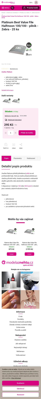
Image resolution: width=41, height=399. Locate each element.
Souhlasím (20, 383)
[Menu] (3, 7)
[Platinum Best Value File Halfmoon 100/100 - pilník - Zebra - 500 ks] (7, 101)
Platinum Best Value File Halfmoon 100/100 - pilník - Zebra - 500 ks (12, 244)
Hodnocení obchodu (20, 366)
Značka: (7, 72)
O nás (20, 316)
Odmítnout (20, 389)
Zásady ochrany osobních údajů (20, 325)
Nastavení (20, 395)
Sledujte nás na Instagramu (20, 269)
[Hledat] (12, 8)
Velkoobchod (20, 355)
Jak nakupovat (20, 344)
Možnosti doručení (15, 120)
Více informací (16, 378)
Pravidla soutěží (20, 330)
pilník (15, 77)
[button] (12, 252)
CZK (30, 2)
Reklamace (20, 351)
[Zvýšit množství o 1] (16, 133)
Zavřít (31, 152)
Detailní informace (7, 90)
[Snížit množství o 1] (6, 133)
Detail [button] (12, 254)
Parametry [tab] (18, 158)
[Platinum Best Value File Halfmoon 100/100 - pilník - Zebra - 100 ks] (16, 101)
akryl (17, 83)
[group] (12, 241)
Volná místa (20, 327)
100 (19, 186)
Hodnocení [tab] (31, 158)
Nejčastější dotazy (20, 347)
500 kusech (28, 186)
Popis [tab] (6, 158)
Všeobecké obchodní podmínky (20, 322)
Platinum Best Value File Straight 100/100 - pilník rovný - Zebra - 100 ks (30, 244)
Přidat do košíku (27, 133)
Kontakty (20, 319)
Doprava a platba (20, 340)
